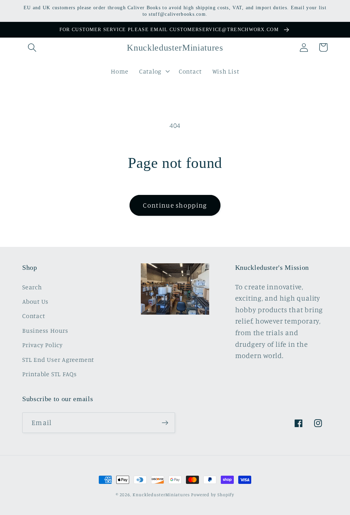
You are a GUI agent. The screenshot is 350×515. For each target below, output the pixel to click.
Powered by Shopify (212, 494)
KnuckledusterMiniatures (161, 494)
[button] (32, 47)
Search (32, 287)
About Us (35, 301)
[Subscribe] (165, 422)
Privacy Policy (42, 344)
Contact (33, 315)
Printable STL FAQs (49, 374)
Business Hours (45, 330)
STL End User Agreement (58, 359)
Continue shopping (175, 205)
